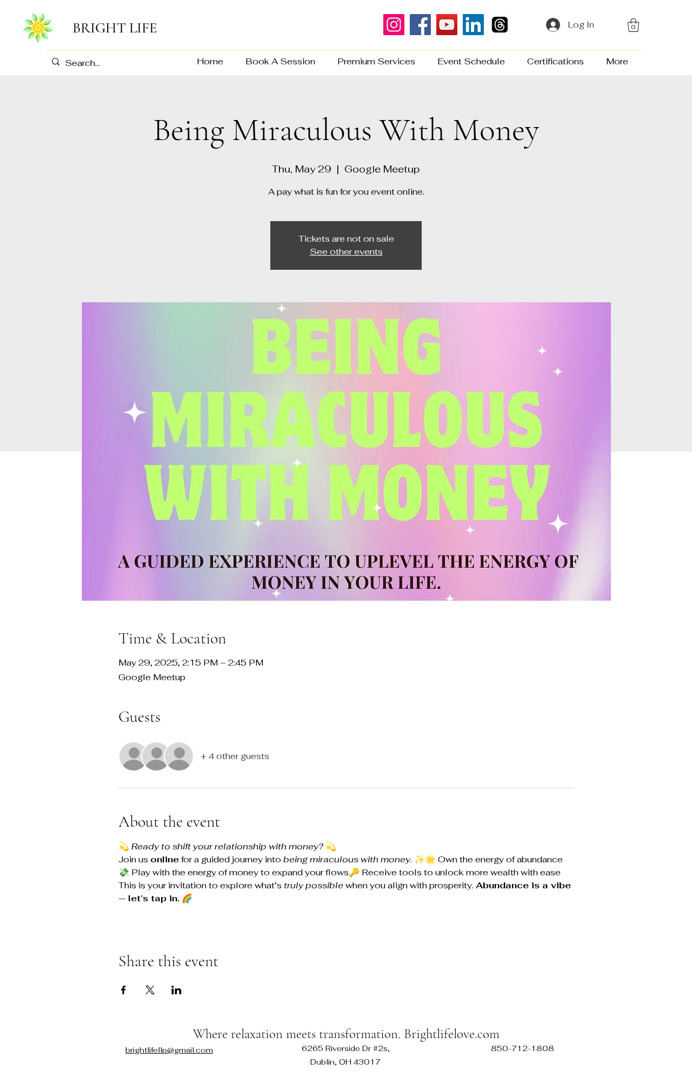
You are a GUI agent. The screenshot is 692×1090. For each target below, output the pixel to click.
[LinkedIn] (473, 24)
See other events (346, 251)
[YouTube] (446, 24)
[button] (633, 25)
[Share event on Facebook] (123, 990)
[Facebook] (420, 24)
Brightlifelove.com (450, 1034)
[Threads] (499, 24)
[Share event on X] (150, 990)
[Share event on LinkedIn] (176, 990)
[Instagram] (393, 24)
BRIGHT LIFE (114, 28)
